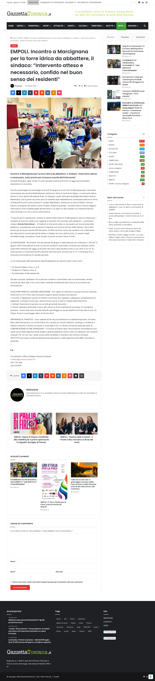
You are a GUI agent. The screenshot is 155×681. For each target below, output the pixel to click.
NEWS (120, 26)
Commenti (140, 37)
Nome (13, 561)
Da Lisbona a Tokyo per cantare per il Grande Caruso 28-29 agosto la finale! (133, 81)
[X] (18, 92)
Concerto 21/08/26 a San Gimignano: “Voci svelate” (133, 93)
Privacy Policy (110, 632)
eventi (81, 623)
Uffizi (90, 631)
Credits (56, 677)
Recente (110, 37)
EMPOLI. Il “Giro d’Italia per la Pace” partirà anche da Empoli (53, 504)
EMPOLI (20, 26)
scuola (66, 631)
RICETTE (109, 26)
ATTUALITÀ (58, 26)
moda (78, 627)
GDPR (106, 626)
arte (65, 619)
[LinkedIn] (24, 92)
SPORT (46, 26)
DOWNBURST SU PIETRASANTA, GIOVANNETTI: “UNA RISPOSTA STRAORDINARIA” (71, 2)
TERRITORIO (96, 26)
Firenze (89, 623)
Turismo (82, 631)
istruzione (70, 627)
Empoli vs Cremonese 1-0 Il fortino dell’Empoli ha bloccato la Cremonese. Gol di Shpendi (133, 50)
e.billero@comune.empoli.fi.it (22, 359)
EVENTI (71, 26)
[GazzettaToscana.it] (29, 13)
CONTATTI (108, 622)
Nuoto (58, 631)
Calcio (72, 619)
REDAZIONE (108, 618)
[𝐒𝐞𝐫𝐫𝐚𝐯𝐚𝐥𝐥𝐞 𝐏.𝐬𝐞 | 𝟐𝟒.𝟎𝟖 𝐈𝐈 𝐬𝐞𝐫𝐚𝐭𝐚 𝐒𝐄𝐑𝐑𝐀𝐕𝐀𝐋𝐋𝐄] (114, 106)
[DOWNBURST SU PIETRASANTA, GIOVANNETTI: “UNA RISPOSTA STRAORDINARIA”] (23, 469)
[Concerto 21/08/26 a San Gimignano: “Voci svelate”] (114, 94)
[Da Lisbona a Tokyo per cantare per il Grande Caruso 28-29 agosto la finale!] (114, 80)
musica (95, 627)
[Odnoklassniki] (53, 92)
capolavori (81, 619)
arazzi (58, 619)
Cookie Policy (110, 638)
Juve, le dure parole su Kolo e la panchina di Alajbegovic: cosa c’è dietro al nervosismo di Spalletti (126, 207)
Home (14, 38)
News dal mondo (115, 197)
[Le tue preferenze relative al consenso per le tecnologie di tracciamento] (150, 676)
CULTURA (82, 26)
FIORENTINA (33, 26)
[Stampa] (81, 375)
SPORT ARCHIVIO (116, 164)
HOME (11, 26)
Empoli (73, 623)
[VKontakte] (47, 92)
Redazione (18, 86)
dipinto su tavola (62, 623)
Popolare (125, 37)
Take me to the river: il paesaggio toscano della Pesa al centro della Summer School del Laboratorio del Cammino (83, 484)
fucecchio (59, 627)
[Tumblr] (30, 92)
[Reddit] (41, 92)
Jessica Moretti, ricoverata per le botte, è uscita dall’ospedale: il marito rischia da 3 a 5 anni (126, 215)
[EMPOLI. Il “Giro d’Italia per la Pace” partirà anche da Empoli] (54, 481)
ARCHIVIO (132, 26)
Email (13, 572)
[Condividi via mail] (75, 375)
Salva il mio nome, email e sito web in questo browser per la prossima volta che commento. (47, 582)
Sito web (59, 572)
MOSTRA (87, 627)
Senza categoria (115, 168)
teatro (74, 631)
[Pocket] (59, 92)
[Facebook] (12, 92)
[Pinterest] (36, 92)
